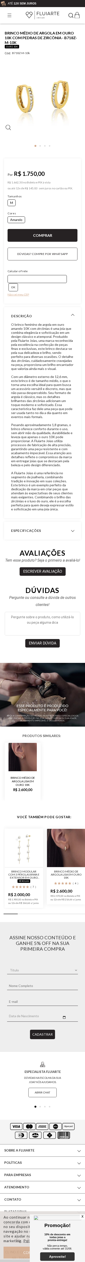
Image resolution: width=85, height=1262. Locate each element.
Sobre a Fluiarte (19, 1150)
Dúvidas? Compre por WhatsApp (42, 254)
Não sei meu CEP (18, 294)
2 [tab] (40, 146)
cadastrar (42, 1034)
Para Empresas (17, 1175)
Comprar (42, 235)
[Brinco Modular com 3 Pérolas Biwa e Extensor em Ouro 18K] (24, 848)
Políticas (13, 1162)
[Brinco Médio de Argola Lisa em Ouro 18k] (22, 757)
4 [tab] (49, 146)
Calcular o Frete (18, 271)
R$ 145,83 (31, 188)
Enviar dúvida (42, 643)
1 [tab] (35, 146)
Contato (12, 1199)
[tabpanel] (42, 101)
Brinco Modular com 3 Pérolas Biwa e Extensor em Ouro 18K (23, 874)
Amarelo (16, 220)
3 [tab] (45, 146)
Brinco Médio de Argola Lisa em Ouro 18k (23, 781)
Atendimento (16, 1187)
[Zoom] (42, 99)
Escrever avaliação (42, 571)
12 (18, 188)
